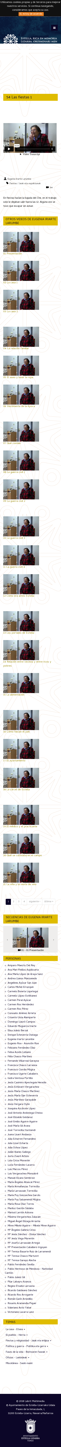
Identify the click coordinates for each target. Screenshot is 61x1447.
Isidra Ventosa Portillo (20, 1078)
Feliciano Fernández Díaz (21, 1048)
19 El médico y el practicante (20, 827)
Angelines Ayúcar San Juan (22, 983)
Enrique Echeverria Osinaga (23, 1035)
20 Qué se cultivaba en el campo (22, 855)
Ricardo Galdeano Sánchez (22, 1291)
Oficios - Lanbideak (17, 1358)
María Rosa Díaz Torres (21, 1204)
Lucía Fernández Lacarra (21, 1165)
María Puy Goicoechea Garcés (24, 1195)
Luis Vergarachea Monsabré (23, 1174)
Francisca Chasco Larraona (22, 1065)
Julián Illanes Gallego (19, 1152)
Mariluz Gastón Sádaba (21, 1208)
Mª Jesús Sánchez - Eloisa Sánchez (27, 1234)
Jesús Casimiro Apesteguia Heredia (27, 1083)
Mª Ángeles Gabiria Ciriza (21, 1230)
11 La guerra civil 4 (14, 567)
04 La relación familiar (16, 348)
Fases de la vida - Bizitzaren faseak (26, 1352)
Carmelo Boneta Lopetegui (23, 992)
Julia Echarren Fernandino (22, 1139)
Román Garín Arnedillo (20, 1299)
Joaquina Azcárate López (21, 1109)
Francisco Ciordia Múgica (21, 1070)
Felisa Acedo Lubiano (19, 1052)
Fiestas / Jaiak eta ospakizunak (25, 184)
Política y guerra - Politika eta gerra (26, 1346)
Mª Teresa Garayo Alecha (22, 1260)
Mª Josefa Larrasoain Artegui (24, 1243)
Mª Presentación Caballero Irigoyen (27, 1247)
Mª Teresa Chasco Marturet (23, 1256)
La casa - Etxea (14, 1329)
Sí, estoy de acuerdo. (31, 14)
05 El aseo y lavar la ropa (18, 377)
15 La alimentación (13, 695)
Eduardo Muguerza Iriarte (22, 1026)
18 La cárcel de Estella (16, 790)
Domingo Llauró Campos (21, 1022)
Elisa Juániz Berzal (18, 1031)
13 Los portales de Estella (18, 633)
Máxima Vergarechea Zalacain (24, 1217)
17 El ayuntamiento (14, 761)
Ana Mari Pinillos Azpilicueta (23, 970)
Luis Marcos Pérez (18, 1169)
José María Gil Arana (19, 1126)
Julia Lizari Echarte (18, 1143)
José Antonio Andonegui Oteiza (25, 1113)
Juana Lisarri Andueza (19, 1135)
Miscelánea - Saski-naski (19, 1363)
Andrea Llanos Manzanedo (22, 979)
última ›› (48, 902)
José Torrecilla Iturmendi (21, 1130)
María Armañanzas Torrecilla (24, 1187)
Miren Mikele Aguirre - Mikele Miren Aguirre (32, 1226)
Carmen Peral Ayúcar (19, 1000)
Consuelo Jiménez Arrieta (22, 1013)
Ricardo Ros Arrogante (20, 1295)
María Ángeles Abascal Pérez (24, 1182)
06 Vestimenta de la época (19, 406)
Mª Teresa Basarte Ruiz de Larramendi (29, 1252)
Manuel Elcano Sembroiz (21, 1178)
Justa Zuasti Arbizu (18, 1156)
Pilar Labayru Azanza (19, 1282)
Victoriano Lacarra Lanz (21, 1312)
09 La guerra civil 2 (14, 501)
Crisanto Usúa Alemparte (22, 1018)
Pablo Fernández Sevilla (21, 1265)
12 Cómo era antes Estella (18, 596)
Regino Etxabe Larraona (21, 1286)
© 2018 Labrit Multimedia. (30, 1401)
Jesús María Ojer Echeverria (23, 1096)
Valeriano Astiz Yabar (20, 1308)
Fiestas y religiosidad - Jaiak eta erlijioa (28, 1341)
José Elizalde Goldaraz (20, 1117)
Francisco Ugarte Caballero (23, 1074)
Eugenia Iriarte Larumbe (19, 179)
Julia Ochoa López (18, 1148)
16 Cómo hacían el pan (16, 732)
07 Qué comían (12, 443)
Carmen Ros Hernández (21, 1005)
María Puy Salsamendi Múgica (24, 1200)
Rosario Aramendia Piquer (22, 1303)
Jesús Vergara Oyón (19, 1104)
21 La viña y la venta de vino (19, 884)
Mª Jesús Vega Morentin (21, 1239)
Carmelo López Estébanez (22, 996)
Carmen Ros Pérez (18, 1009)
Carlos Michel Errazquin (21, 987)
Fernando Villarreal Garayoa (23, 1061)
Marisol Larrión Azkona (20, 1213)
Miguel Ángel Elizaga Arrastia (24, 1221)
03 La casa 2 (10, 311)
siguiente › (34, 902)
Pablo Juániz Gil (16, 1277)
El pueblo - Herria (16, 1335)
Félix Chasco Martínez (20, 1057)
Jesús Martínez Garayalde (22, 1100)
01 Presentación (12, 254)
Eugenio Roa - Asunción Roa (23, 1044)
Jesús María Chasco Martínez (24, 1091)
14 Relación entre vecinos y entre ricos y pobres (27, 664)
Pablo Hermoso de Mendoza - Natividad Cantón (29, 1271)
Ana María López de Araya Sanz (25, 974)
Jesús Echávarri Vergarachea (23, 1087)
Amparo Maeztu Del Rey (21, 966)
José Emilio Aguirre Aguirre (22, 1122)
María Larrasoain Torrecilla (22, 1191)
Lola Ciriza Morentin (19, 1161)
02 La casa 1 (10, 283)
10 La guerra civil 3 (14, 538)
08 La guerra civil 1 (14, 472)
